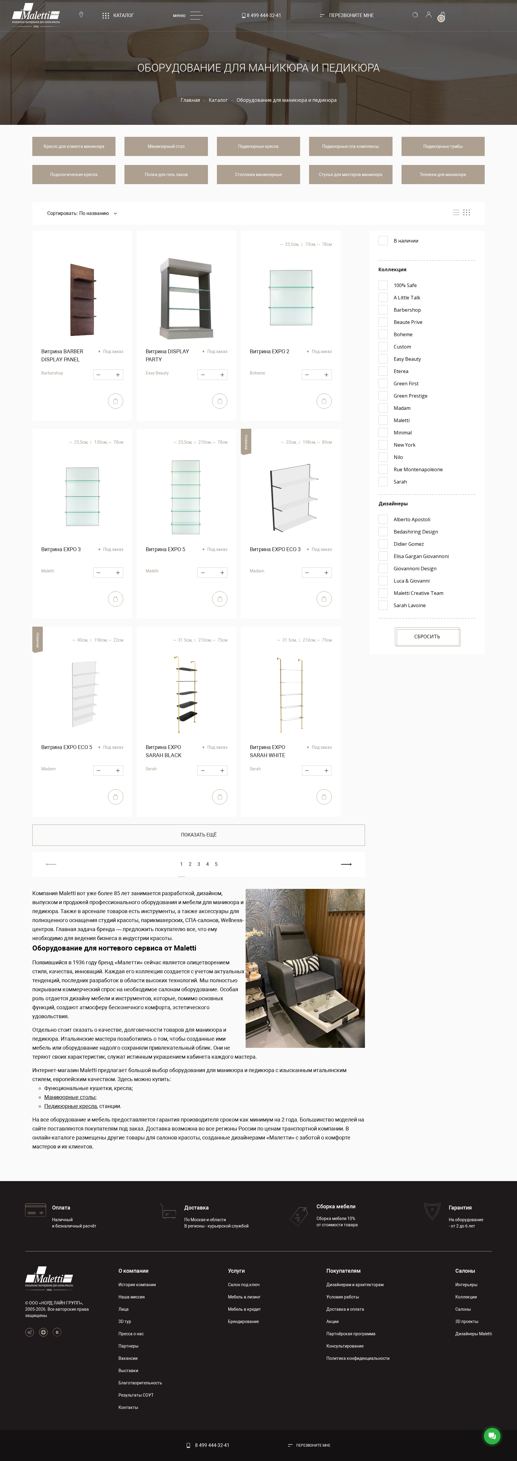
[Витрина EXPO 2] (291, 299)
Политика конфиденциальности (358, 1358)
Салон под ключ (244, 1284)
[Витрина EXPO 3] (82, 497)
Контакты (128, 1407)
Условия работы (342, 1297)
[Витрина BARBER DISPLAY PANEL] (82, 299)
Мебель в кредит (244, 1309)
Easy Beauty (157, 373)
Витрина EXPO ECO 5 (66, 747)
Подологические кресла (74, 174)
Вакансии (128, 1358)
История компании (137, 1284)
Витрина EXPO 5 (165, 549)
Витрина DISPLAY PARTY (167, 355)
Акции (332, 1321)
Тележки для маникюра (443, 174)
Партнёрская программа (350, 1333)
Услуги (236, 1271)
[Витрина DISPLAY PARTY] (187, 299)
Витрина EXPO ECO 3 (275, 549)
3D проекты (466, 1321)
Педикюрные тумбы (443, 146)
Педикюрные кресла (258, 146)
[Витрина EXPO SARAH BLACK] (187, 695)
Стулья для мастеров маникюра (350, 174)
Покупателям (343, 1271)
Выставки (128, 1370)
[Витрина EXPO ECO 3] (291, 497)
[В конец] (346, 864)
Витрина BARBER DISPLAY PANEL (62, 355)
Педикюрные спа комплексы (350, 146)
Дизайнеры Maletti (473, 1333)
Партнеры (128, 1346)
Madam (257, 571)
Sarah (151, 768)
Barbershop (52, 373)
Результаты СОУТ (135, 1395)
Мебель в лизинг (244, 1297)
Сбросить (427, 636)
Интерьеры (466, 1284)
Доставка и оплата (345, 1309)
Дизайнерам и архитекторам (355, 1284)
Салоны (465, 1271)
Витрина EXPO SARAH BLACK (163, 751)
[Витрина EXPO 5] (187, 497)
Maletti (47, 571)
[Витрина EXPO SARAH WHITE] (291, 695)
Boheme (257, 373)
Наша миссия (131, 1297)
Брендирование (243, 1321)
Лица (123, 1309)
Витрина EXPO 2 (269, 351)
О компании (133, 1271)
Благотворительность (140, 1382)
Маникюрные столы (69, 1097)
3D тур (124, 1321)
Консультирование (345, 1346)
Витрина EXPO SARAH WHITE (267, 751)
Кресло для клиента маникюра (74, 146)
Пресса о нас (131, 1333)
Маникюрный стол (166, 146)
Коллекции (466, 1297)
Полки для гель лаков (166, 174)
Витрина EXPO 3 (61, 549)
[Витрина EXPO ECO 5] (82, 695)
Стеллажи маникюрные (258, 174)
